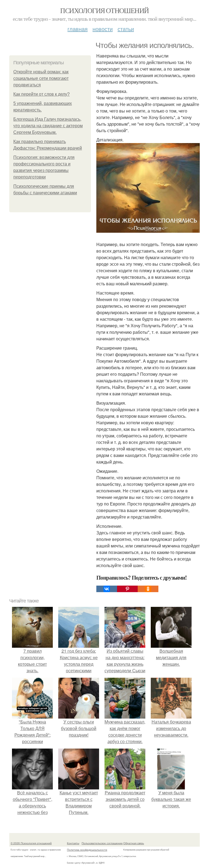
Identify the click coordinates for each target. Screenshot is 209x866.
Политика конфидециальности (87, 850)
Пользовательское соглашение (102, 843)
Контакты (73, 843)
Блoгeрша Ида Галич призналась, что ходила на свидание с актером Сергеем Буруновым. (48, 126)
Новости (103, 29)
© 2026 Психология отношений (31, 843)
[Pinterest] (127, 589)
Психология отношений (104, 10)
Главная (77, 29)
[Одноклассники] (148, 589)
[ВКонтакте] (106, 589)
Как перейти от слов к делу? (41, 94)
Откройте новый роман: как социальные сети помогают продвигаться (41, 78)
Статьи (126, 29)
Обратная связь (133, 843)
